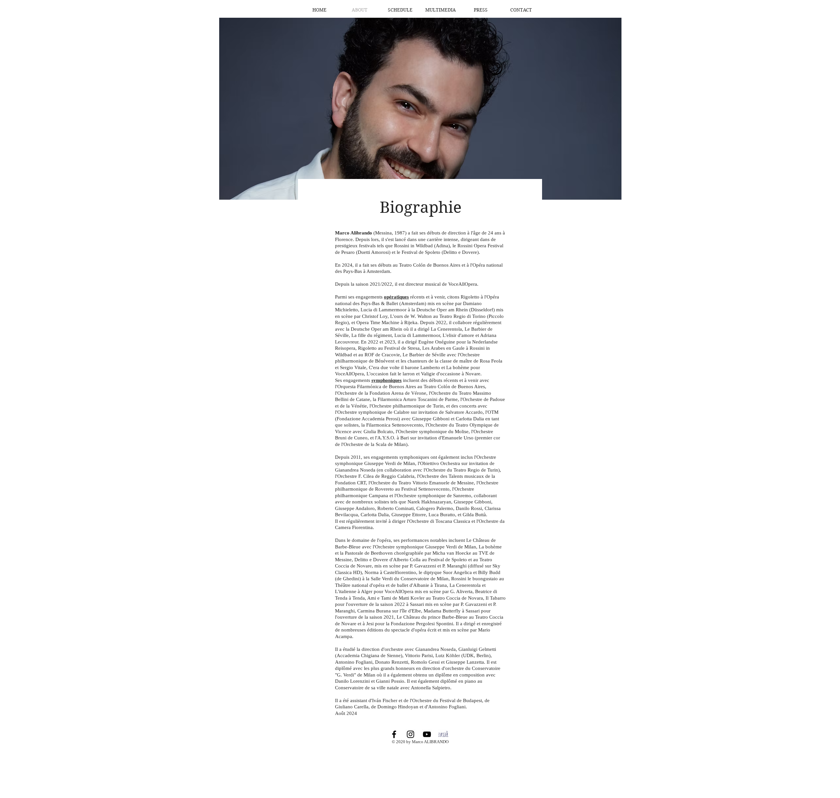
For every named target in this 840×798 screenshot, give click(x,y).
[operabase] (443, 734)
